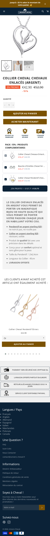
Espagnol (7, 422)
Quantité (7, 99)
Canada (6, 434)
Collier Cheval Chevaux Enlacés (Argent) (32, 154)
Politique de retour (11, 473)
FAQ (4, 444)
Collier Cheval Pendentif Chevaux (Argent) (32, 178)
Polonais (7, 431)
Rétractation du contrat (13, 485)
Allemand (7, 419)
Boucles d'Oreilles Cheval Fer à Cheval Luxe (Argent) (32, 166)
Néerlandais (8, 428)
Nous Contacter (9, 453)
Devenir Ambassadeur (12, 469)
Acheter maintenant (25, 121)
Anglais (6, 417)
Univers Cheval (14, 529)
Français (7, 414)
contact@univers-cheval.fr (14, 457)
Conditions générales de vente (16, 477)
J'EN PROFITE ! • (25, 188)
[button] (5, 354)
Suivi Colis (7, 448)
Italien (5, 425)
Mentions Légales (10, 481)
